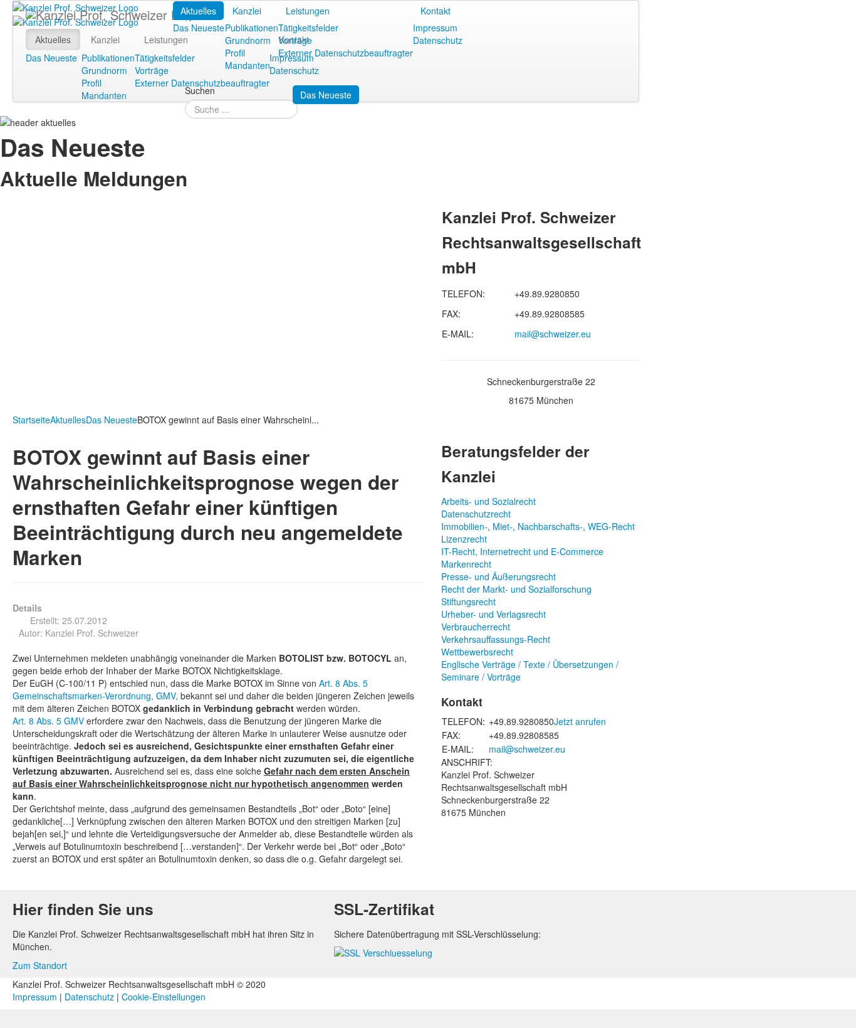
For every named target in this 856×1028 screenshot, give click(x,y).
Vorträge (295, 40)
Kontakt (435, 10)
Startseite (31, 419)
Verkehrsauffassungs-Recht (495, 639)
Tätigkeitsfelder (308, 27)
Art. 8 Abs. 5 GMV (48, 720)
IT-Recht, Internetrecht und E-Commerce (522, 551)
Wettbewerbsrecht (477, 651)
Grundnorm (248, 40)
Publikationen (251, 27)
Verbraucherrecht (475, 626)
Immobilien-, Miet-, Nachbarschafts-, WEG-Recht (538, 526)
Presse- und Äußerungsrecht (498, 576)
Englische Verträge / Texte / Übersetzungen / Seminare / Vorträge (530, 670)
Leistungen (308, 10)
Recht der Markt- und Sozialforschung (516, 589)
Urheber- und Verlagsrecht (493, 614)
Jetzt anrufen (580, 721)
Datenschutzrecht (476, 513)
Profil (235, 52)
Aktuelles (198, 10)
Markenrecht (466, 564)
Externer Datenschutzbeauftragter (345, 52)
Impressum (435, 27)
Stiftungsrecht (468, 601)
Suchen (200, 90)
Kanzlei (246, 10)
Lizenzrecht (464, 539)
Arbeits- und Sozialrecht (488, 501)
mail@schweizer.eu (552, 333)
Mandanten (247, 65)
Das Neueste (198, 27)
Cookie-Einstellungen (164, 996)
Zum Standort (40, 965)
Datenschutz (437, 40)
